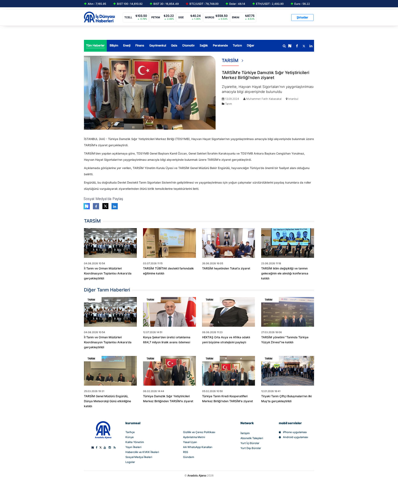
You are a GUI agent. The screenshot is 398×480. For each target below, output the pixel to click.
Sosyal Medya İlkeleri (138, 457)
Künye (129, 437)
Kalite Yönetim (134, 442)
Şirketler (302, 17)
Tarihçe (130, 432)
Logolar (130, 462)
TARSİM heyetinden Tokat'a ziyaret (226, 268)
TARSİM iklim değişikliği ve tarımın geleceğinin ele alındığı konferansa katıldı (284, 273)
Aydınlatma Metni (194, 437)
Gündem (188, 457)
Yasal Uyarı (190, 442)
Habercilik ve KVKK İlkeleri (142, 452)
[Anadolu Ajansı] (103, 429)
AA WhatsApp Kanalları (197, 447)
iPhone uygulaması (295, 432)
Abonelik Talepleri (251, 438)
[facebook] (297, 46)
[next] (290, 46)
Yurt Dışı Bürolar (250, 448)
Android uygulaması (295, 437)
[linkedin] (311, 46)
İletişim (245, 433)
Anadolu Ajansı (196, 475)
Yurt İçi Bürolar (249, 443)
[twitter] (304, 46)
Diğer (250, 45)
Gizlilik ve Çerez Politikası (199, 432)
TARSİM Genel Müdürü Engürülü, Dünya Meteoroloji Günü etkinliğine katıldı (107, 401)
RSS (185, 452)
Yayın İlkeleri (133, 447)
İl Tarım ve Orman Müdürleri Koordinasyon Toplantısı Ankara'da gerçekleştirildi (107, 273)
